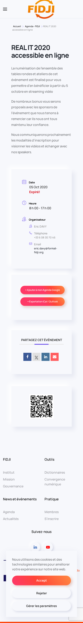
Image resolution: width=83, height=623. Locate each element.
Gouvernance (13, 486)
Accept (41, 580)
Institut (9, 472)
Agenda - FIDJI (32, 26)
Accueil (17, 26)
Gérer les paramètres (41, 606)
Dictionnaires (55, 472)
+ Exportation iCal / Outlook (42, 301)
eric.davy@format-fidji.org (45, 250)
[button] (5, 9)
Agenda (9, 512)
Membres (52, 512)
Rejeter (41, 593)
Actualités (11, 519)
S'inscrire (52, 519)
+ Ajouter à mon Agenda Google (42, 290)
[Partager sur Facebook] (27, 357)
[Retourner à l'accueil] (41, 9)
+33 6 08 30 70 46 (44, 237)
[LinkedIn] (46, 357)
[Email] (55, 357)
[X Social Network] (36, 357)
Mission (9, 479)
